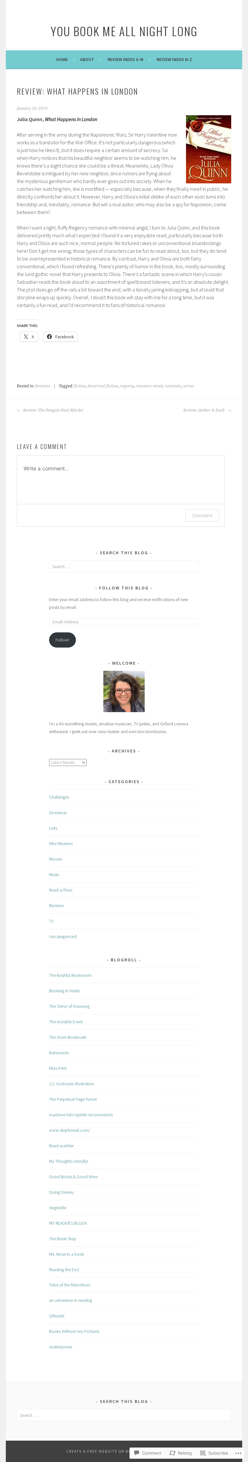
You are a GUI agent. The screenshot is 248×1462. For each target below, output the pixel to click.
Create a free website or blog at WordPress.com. (124, 1451)
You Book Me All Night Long (124, 30)
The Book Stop (62, 1239)
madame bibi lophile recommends (81, 1115)
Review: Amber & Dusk (204, 410)
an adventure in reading (70, 1300)
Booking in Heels (64, 991)
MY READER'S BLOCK (68, 1223)
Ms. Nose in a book (66, 1254)
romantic (172, 386)
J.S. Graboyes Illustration (71, 1084)
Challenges (59, 797)
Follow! (62, 640)
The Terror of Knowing (69, 1006)
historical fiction (103, 386)
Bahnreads (59, 1053)
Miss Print (58, 1068)
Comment (202, 515)
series (188, 386)
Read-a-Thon (60, 890)
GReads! (56, 1316)
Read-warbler (61, 1146)
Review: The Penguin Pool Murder (53, 410)
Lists (53, 828)
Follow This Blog (124, 588)
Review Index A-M (125, 59)
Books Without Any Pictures (74, 1331)
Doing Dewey (61, 1192)
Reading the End (64, 1270)
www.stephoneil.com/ (69, 1130)
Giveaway (58, 812)
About (87, 59)
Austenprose (60, 1347)
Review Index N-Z (174, 59)
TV (51, 921)
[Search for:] (124, 566)
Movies (55, 859)
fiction (80, 386)
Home (62, 59)
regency (127, 386)
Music (54, 874)
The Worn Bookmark (67, 1037)
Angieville (57, 1208)
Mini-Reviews (61, 843)
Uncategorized (63, 936)
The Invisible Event (66, 1022)
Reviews (42, 386)
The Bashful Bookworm (70, 975)
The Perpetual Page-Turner (73, 1099)
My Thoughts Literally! (68, 1161)
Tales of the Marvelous (69, 1285)
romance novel (149, 386)
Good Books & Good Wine (73, 1177)
